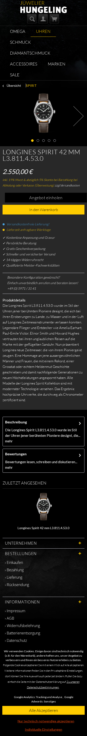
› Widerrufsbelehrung (22, 625)
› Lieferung (13, 577)
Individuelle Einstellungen (43, 729)
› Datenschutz (16, 640)
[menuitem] (31, 18)
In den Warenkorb (43, 209)
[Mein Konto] (43, 18)
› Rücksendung (17, 584)
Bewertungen (16, 454)
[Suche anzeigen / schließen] (31, 18)
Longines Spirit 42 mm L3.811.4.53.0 (43, 528)
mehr (9, 441)
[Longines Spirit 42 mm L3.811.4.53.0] (43, 507)
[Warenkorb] (54, 18)
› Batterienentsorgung (22, 633)
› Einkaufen (14, 562)
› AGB (9, 618)
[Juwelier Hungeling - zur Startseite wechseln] (43, 5)
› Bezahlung (14, 569)
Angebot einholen (46, 197)
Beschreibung (16, 422)
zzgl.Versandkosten (67, 185)
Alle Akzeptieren (43, 710)
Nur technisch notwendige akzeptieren (46, 721)
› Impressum (15, 610)
